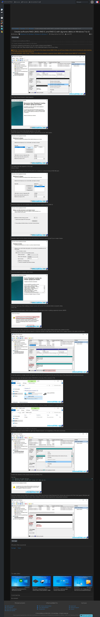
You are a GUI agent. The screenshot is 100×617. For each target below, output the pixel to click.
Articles (2, 9)
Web (2, 29)
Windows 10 (38, 34)
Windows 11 (45, 34)
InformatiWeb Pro (35, 2)
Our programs (9, 607)
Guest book (73, 606)
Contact (72, 609)
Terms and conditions (11, 609)
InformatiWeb (8, 2)
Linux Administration (43, 607)
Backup (2, 12)
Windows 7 (31, 34)
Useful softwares (10, 606)
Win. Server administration (45, 606)
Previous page (15, 37)
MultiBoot (2, 20)
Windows (2, 31)
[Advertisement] (52, 16)
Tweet (19, 548)
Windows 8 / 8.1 (24, 34)
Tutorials (25, 2)
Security (2, 23)
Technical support (74, 607)
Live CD (2, 18)
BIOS (2, 15)
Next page (14, 541)
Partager (13, 548)
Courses (17, 2)
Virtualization (2, 26)
